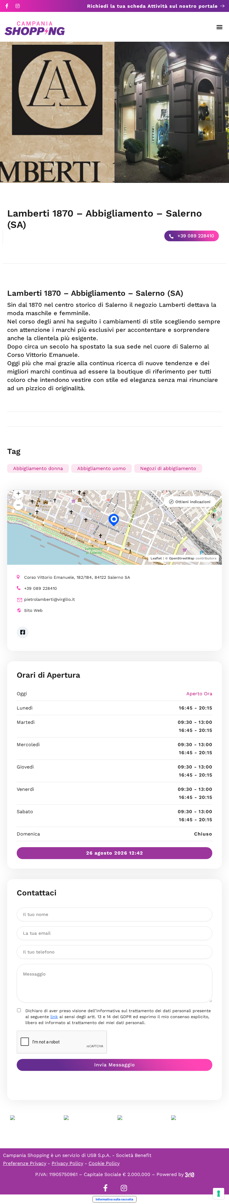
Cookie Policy (104, 1163)
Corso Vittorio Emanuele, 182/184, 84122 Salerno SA (77, 577)
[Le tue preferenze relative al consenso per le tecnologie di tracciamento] (218, 1193)
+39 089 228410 (195, 236)
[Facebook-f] (6, 6)
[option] (57, 112)
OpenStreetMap (181, 558)
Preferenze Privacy (24, 1163)
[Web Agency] (189, 1174)
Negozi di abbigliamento (168, 468)
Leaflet (156, 558)
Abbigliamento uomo (101, 468)
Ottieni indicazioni (193, 502)
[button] (220, 27)
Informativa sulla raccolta (114, 1199)
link (54, 1016)
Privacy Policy (67, 1163)
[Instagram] (17, 6)
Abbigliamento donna (38, 468)
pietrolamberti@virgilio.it (49, 599)
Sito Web (33, 610)
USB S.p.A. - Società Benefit (119, 1155)
